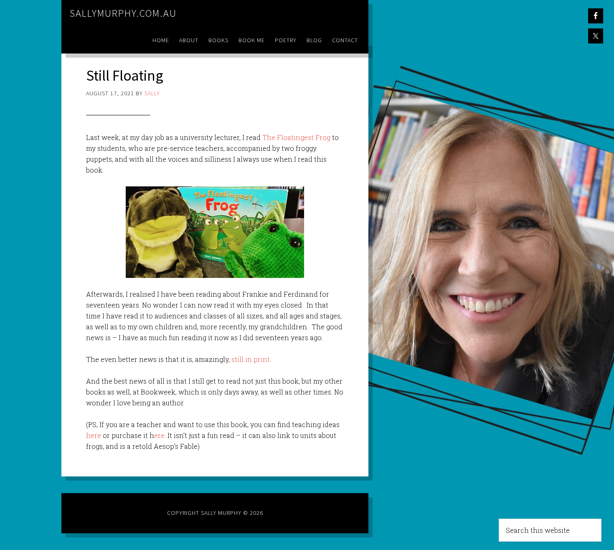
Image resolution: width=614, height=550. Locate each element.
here (94, 435)
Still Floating (124, 75)
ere (159, 435)
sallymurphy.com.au (123, 13)
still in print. (251, 359)
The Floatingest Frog (296, 137)
